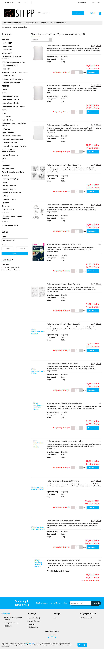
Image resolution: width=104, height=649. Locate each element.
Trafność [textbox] (35, 40)
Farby (4, 158)
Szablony (5, 196)
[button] (32, 614)
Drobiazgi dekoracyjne (10, 155)
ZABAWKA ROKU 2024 (9, 66)
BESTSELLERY (7, 43)
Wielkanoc (5, 213)
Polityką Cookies (29, 643)
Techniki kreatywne (9, 199)
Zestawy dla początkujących (12, 139)
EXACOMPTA (6, 117)
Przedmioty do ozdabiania (11, 192)
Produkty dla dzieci (9, 186)
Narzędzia (5, 175)
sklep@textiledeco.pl (11, 623)
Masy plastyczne (8, 169)
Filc (3, 162)
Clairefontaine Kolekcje (10, 103)
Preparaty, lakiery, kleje (10, 179)
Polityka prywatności (86, 618)
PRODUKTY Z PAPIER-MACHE (12, 79)
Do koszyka (92, 72)
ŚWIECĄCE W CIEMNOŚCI (11, 83)
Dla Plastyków (7, 46)
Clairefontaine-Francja (10, 96)
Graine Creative (7, 120)
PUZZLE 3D (6, 69)
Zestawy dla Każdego (9, 143)
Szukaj (15, 253)
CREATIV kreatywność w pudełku (14, 62)
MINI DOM (5, 86)
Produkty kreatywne (9, 189)
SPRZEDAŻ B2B (32, 23)
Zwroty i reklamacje (34, 621)
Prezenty (5, 182)
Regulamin (31, 624)
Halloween (5, 206)
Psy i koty (5, 203)
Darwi (4, 113)
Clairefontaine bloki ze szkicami (13, 106)
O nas (55, 618)
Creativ (4, 110)
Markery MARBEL (8, 132)
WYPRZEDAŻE (7, 53)
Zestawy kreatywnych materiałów (14, 146)
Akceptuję (82, 645)
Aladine (4, 89)
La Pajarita (6, 129)
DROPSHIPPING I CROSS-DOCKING (53, 23)
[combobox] (41, 40)
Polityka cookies (33, 627)
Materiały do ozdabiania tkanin (13, 172)
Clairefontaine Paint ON (10, 100)
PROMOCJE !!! (7, 50)
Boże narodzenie (8, 209)
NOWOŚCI (5, 40)
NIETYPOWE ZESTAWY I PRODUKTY (15, 72)
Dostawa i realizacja (34, 618)
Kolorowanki (6, 165)
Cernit (4, 93)
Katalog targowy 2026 (10, 225)
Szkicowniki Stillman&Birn (11, 136)
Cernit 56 (5, 222)
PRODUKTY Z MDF (8, 76)
